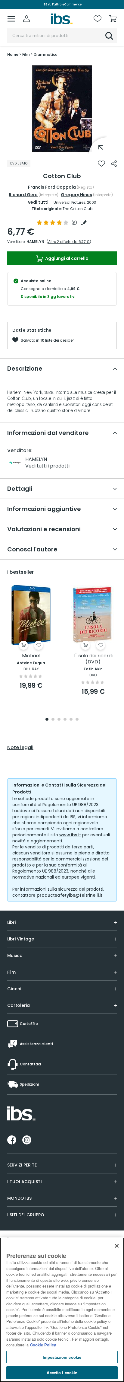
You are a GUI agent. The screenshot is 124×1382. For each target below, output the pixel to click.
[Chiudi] (116, 1246)
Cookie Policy (43, 1345)
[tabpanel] (62, 108)
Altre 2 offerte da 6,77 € (69, 241)
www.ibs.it (70, 835)
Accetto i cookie (62, 1372)
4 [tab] (65, 720)
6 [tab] (77, 720)
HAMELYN (35, 241)
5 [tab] (71, 720)
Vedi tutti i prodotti (47, 465)
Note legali (20, 747)
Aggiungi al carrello (66, 258)
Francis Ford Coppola (52, 187)
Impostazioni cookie (62, 1357)
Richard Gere (23, 195)
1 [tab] (62, 149)
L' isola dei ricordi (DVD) (93, 659)
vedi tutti (38, 202)
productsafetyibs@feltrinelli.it (69, 895)
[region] (62, 1309)
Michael (31, 656)
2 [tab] (53, 720)
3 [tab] (59, 720)
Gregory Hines (76, 195)
